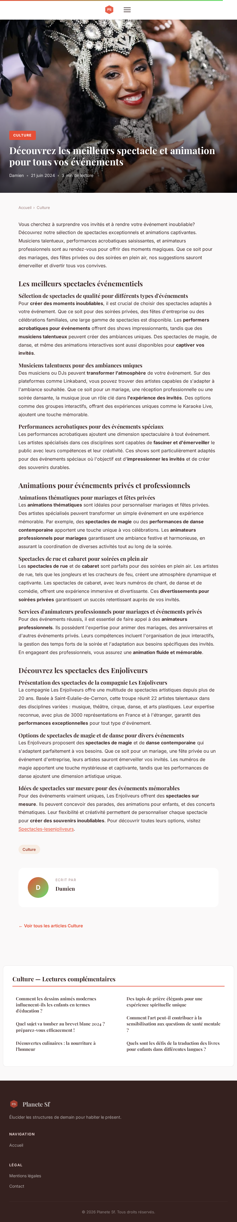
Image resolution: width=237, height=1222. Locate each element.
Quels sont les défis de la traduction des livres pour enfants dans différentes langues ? (173, 1046)
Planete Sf (36, 1104)
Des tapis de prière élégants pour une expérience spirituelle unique (165, 1002)
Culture (22, 135)
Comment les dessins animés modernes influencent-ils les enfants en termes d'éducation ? (56, 1005)
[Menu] (127, 9)
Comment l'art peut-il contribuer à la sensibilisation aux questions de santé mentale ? (174, 1024)
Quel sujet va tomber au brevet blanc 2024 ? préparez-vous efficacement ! (60, 1027)
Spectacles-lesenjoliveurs (46, 829)
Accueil (25, 207)
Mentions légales (25, 1175)
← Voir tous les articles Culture (50, 925)
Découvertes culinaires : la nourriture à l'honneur (56, 1046)
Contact (16, 1186)
